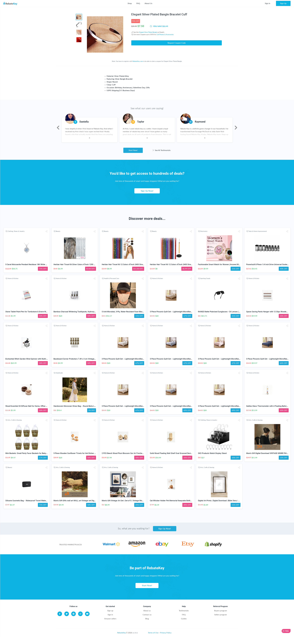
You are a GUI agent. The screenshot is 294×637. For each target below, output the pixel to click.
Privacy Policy (165, 632)
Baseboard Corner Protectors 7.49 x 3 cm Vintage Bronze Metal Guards (83, 359)
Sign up (110, 610)
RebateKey (121, 632)
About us (147, 610)
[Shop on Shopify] (213, 546)
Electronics (203, 231)
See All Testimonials (162, 150)
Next (236, 127)
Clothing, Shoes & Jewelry (16, 231)
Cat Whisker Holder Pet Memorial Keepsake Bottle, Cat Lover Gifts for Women (182, 501)
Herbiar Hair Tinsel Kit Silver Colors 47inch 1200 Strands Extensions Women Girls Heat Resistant (93, 264)
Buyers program (220, 610)
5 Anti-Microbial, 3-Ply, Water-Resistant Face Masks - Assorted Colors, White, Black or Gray (139, 312)
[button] (46, 231)
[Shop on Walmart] (111, 546)
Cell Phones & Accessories (165, 34)
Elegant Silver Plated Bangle (148, 32)
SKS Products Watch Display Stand (212, 453)
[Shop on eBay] (162, 546)
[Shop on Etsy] (187, 546)
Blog (147, 618)
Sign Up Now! (147, 191)
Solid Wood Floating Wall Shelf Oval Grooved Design (171, 453)
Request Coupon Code (177, 43)
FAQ (138, 3)
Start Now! (133, 150)
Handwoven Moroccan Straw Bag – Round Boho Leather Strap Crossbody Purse (86, 406)
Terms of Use (153, 632)
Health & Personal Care (111, 278)
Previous (58, 127)
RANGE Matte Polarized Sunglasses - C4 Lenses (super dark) (223, 312)
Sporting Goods (205, 278)
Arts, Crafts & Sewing (15, 420)
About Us (148, 3)
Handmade (59, 373)
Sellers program (220, 614)
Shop (130, 3)
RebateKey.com (138, 61)
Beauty (58, 231)
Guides (184, 618)
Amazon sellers (110, 618)
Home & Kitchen (13, 278)
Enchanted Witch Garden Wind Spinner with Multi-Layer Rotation (31, 359)
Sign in (110, 614)
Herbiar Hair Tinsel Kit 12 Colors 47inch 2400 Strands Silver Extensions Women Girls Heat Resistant (143, 264)
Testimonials (184, 610)
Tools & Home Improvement (257, 231)
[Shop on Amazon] (136, 546)
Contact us (147, 614)
